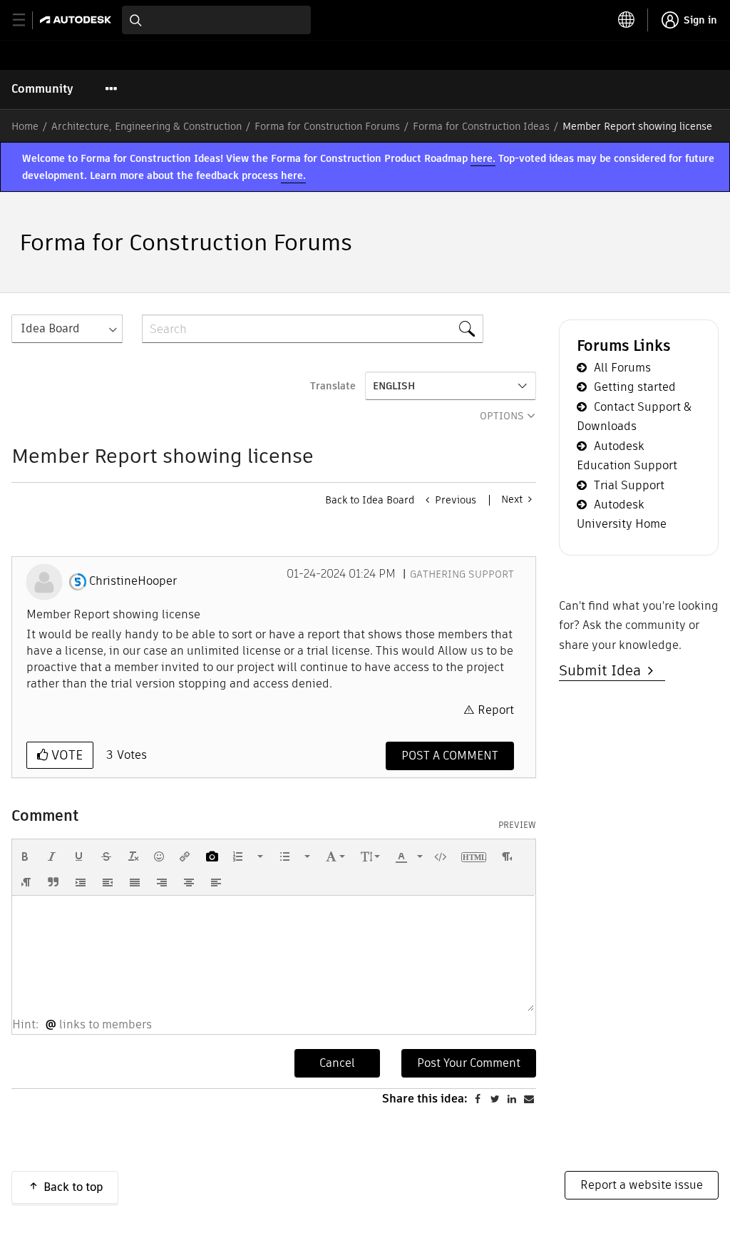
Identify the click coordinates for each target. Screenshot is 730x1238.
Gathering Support (462, 574)
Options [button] (502, 416)
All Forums (622, 367)
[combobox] (216, 20)
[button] (25, 856)
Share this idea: (425, 1098)
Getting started (635, 387)
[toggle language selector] (627, 20)
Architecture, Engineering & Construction (146, 126)
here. (483, 158)
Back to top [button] (73, 1187)
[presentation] (25, 856)
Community (42, 89)
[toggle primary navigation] (27, 20)
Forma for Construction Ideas (481, 126)
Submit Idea (603, 670)
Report (496, 710)
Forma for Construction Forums (327, 126)
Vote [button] (65, 755)
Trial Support (629, 485)
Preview (517, 825)
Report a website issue (641, 1185)
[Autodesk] (77, 20)
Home (24, 126)
